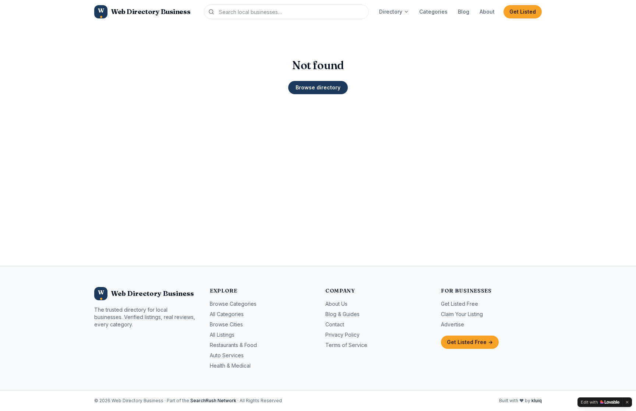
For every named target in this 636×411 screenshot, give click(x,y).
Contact (334, 324)
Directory (390, 11)
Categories (433, 11)
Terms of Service (346, 345)
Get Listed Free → (470, 342)
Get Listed (522, 11)
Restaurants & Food (233, 345)
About (487, 11)
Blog (463, 11)
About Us (336, 304)
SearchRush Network (213, 400)
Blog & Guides (342, 314)
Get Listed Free (459, 304)
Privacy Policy (342, 335)
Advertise (452, 324)
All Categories (227, 314)
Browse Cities (226, 324)
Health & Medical (230, 365)
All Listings (222, 335)
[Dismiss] (627, 402)
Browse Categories (233, 304)
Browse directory (318, 87)
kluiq (536, 400)
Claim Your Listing (462, 314)
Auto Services (227, 355)
